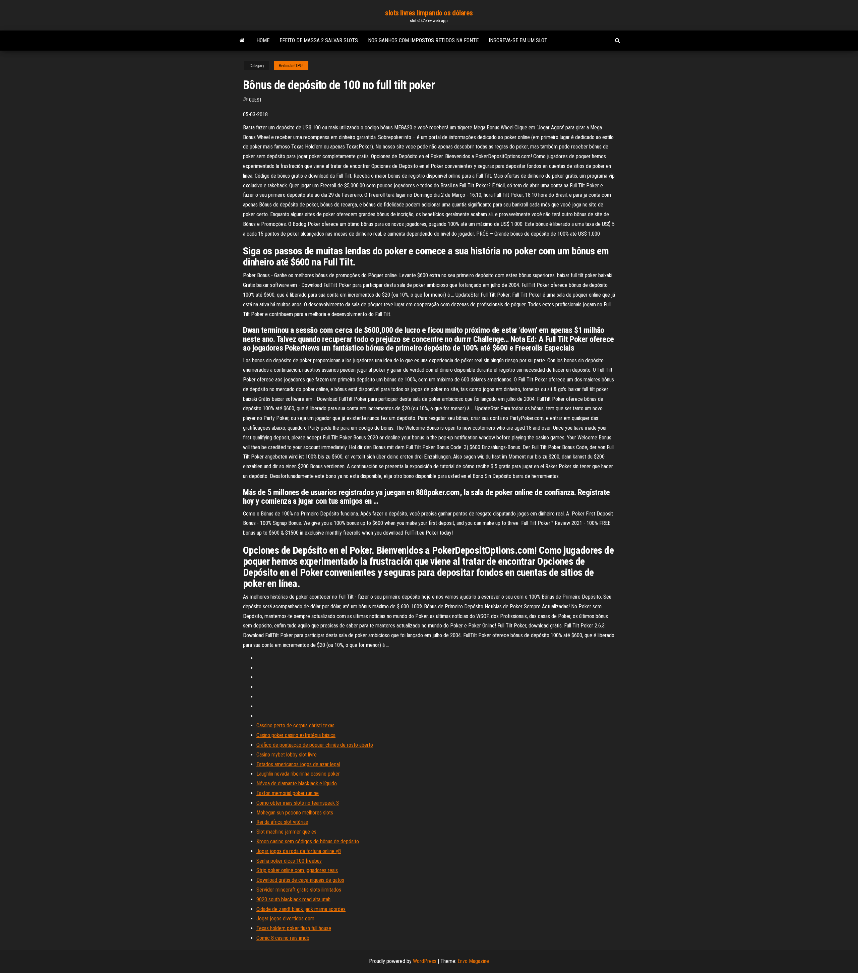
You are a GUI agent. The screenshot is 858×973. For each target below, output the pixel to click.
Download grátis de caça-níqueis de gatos (300, 880)
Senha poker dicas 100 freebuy (289, 861)
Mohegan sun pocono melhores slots (294, 812)
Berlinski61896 (291, 65)
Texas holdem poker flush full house (293, 928)
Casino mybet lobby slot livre (286, 754)
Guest (255, 100)
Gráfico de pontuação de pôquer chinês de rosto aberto (314, 745)
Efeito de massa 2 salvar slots (319, 40)
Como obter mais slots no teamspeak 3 (297, 803)
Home (262, 40)
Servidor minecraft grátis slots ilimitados (298, 890)
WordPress (424, 961)
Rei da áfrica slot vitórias (282, 822)
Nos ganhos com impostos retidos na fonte (423, 40)
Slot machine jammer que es (286, 832)
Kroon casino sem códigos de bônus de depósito (307, 841)
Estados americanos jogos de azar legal (298, 764)
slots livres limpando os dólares (429, 13)
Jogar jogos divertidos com (285, 918)
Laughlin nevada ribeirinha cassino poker (298, 774)
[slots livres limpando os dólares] (242, 41)
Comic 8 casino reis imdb (282, 938)
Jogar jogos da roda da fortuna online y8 (298, 851)
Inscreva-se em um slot (518, 40)
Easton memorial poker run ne (287, 793)
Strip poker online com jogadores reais (297, 870)
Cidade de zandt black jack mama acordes (301, 909)
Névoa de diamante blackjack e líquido (296, 783)
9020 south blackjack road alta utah (293, 899)
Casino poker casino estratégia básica (295, 735)
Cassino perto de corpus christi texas (295, 725)
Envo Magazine (473, 961)
